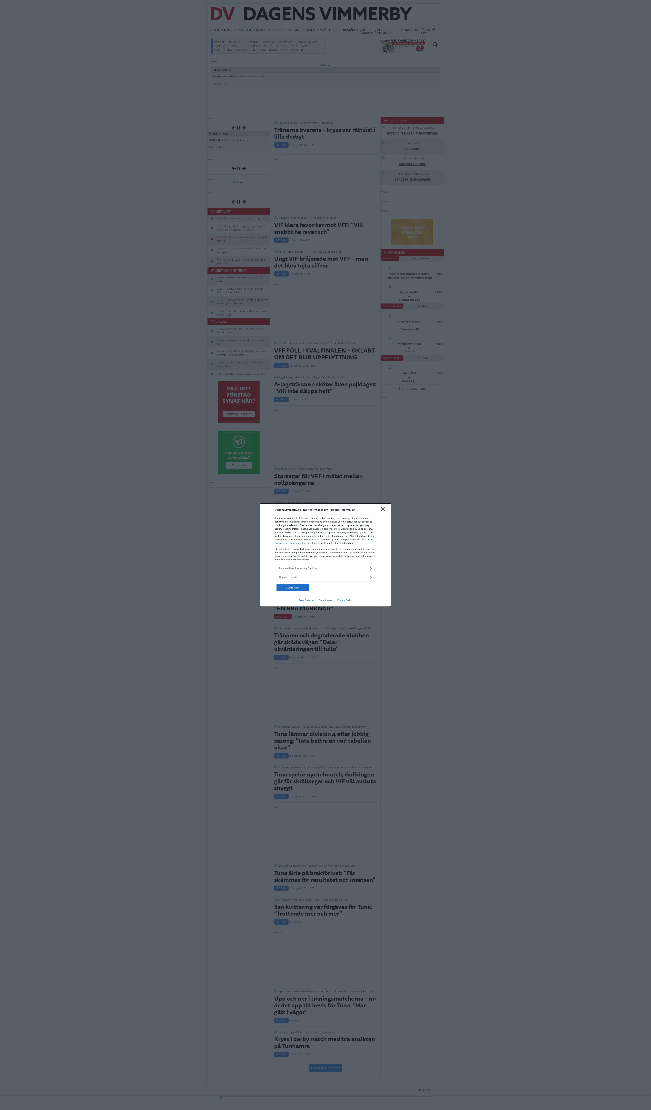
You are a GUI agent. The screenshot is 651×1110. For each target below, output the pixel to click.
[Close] (384, 510)
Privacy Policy (344, 600)
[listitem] (325, 568)
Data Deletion (306, 600)
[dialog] (325, 555)
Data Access (325, 600)
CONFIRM (292, 587)
